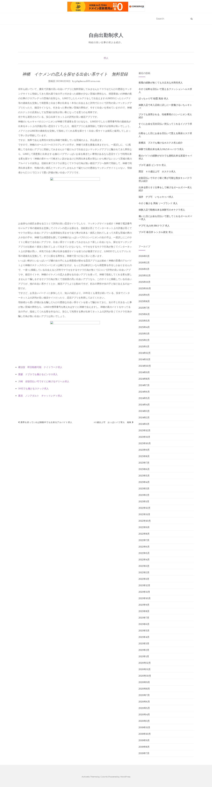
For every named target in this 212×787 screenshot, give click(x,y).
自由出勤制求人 (106, 35)
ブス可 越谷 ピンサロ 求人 (152, 165)
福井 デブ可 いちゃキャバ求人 (156, 196)
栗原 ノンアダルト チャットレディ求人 (40, 395)
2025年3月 (144, 333)
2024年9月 (144, 372)
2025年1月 (144, 346)
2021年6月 (144, 624)
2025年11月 (144, 281)
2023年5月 (144, 475)
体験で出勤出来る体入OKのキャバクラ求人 (161, 149)
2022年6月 (144, 546)
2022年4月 (144, 559)
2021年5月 (144, 630)
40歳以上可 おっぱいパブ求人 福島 (113, 422)
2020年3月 (144, 720)
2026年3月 (144, 256)
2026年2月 (144, 262)
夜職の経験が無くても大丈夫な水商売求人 (161, 82)
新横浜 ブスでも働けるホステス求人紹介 (161, 142)
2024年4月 (144, 404)
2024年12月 (145, 352)
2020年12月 (145, 662)
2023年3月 (144, 488)
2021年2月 (144, 649)
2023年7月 (144, 462)
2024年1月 (144, 423)
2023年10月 (145, 443)
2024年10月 (145, 365)
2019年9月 (144, 740)
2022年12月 (144, 507)
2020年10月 (145, 675)
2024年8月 (144, 378)
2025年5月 (144, 320)
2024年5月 (144, 398)
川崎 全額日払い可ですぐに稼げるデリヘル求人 (43, 381)
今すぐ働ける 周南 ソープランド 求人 (158, 203)
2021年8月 (144, 611)
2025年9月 (144, 294)
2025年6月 (144, 314)
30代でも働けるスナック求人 (33, 388)
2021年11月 (144, 591)
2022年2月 (144, 572)
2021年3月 (144, 643)
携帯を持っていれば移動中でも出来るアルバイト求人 (46, 422)
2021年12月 (144, 585)
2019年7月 (144, 753)
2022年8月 (144, 533)
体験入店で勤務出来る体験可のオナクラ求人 (162, 209)
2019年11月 (144, 727)
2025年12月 (145, 275)
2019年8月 (144, 746)
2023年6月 (144, 469)
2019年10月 (145, 733)
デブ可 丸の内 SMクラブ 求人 (154, 225)
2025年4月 (144, 327)
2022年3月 (144, 566)
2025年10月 (145, 288)
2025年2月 (144, 340)
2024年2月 (144, 417)
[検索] (191, 18)
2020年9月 (144, 682)
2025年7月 (144, 307)
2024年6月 (144, 391)
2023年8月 (144, 456)
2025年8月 (144, 301)
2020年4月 (144, 714)
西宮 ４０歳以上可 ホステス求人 (157, 171)
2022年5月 (144, 553)
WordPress (125, 776)
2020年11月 (145, 669)
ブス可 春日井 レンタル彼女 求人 (156, 232)
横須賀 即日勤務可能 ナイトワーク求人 (40, 367)
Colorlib (104, 776)
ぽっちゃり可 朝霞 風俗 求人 (153, 98)
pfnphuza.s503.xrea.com (87, 81)
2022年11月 (144, 514)
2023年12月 (144, 430)
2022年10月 (145, 520)
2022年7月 (144, 540)
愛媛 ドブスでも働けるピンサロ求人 (38, 374)
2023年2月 (144, 494)
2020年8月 (144, 688)
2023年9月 (144, 449)
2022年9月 (144, 527)
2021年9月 (144, 604)
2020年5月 (144, 708)
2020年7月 (144, 695)
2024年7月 (144, 385)
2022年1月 (144, 578)
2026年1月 (144, 269)
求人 (106, 57)
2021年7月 (144, 617)
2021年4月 (144, 637)
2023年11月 (144, 436)
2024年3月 (144, 411)
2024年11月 (144, 359)
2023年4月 (144, 482)
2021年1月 (144, 656)
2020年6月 (144, 701)
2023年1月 (144, 501)
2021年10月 (145, 598)
